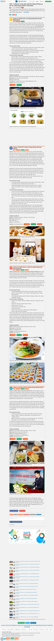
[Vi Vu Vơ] (14, 602)
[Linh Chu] (14, 590)
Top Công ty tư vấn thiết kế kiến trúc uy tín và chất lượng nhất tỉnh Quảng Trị (27, 610)
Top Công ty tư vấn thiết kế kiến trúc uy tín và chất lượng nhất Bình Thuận (26, 604)
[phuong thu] (10, 7)
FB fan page (36, 629)
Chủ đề (47, 629)
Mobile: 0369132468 (10, 629)
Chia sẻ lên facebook (14, 510)
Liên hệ (51, 629)
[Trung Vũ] (14, 608)
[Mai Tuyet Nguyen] (14, 562)
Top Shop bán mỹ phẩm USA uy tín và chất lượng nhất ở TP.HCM (25, 589)
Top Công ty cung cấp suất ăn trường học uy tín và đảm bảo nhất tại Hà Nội (26, 564)
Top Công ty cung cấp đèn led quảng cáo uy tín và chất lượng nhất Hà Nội (26, 573)
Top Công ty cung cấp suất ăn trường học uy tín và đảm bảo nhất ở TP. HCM (27, 561)
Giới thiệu (4, 629)
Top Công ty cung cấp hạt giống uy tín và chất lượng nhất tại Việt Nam (26, 601)
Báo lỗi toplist (22, 510)
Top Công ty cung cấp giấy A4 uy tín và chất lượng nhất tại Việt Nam (25, 598)
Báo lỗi (22, 7)
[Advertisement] (27, 137)
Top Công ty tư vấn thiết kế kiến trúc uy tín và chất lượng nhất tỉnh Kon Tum (26, 613)
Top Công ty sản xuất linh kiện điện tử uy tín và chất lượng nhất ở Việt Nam (26, 576)
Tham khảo (40, 224)
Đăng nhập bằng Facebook (17, 521)
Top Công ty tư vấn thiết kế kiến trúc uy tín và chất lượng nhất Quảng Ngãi (26, 567)
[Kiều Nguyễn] (14, 584)
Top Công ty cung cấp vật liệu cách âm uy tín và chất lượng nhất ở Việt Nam (27, 570)
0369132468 (8, 634)
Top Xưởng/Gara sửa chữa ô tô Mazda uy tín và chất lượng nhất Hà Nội (26, 595)
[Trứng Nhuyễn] (14, 593)
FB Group (30, 629)
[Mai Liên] (14, 568)
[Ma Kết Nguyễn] (14, 577)
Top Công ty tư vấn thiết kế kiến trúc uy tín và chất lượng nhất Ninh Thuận (26, 607)
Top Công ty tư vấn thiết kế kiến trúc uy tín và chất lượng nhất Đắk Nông (26, 616)
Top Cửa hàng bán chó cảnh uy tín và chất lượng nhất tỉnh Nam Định (25, 592)
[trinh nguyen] (14, 574)
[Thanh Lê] (14, 571)
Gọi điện (23, 21)
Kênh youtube (41, 629)
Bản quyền (24, 629)
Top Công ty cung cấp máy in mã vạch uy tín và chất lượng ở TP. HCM (26, 586)
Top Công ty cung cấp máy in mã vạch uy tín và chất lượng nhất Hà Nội (26, 583)
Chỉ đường (18, 21)
